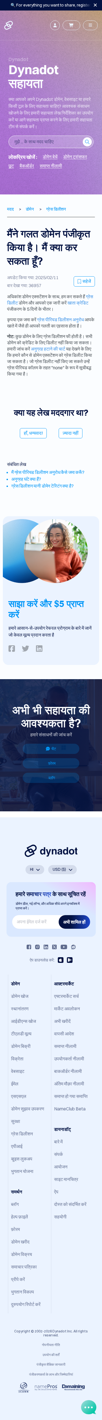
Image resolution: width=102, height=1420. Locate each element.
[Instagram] (37, 947)
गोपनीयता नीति (51, 1345)
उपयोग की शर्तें (51, 1355)
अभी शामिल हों (74, 922)
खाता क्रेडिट (77, 303)
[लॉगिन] (55, 25)
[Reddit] (73, 947)
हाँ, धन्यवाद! (33, 433)
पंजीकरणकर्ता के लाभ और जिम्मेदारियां (51, 1374)
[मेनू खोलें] (90, 25)
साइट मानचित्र (66, 1179)
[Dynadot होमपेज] (9, 25)
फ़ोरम (52, 763)
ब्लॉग (51, 777)
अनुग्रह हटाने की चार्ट (48, 349)
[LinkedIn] (46, 947)
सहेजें (86, 281)
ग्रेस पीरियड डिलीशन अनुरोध (60, 319)
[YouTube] (64, 947)
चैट (53, 748)
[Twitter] (54, 947)
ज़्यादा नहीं (70, 433)
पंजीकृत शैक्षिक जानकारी (51, 1364)
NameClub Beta (70, 1109)
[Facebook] (29, 947)
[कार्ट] (71, 25)
